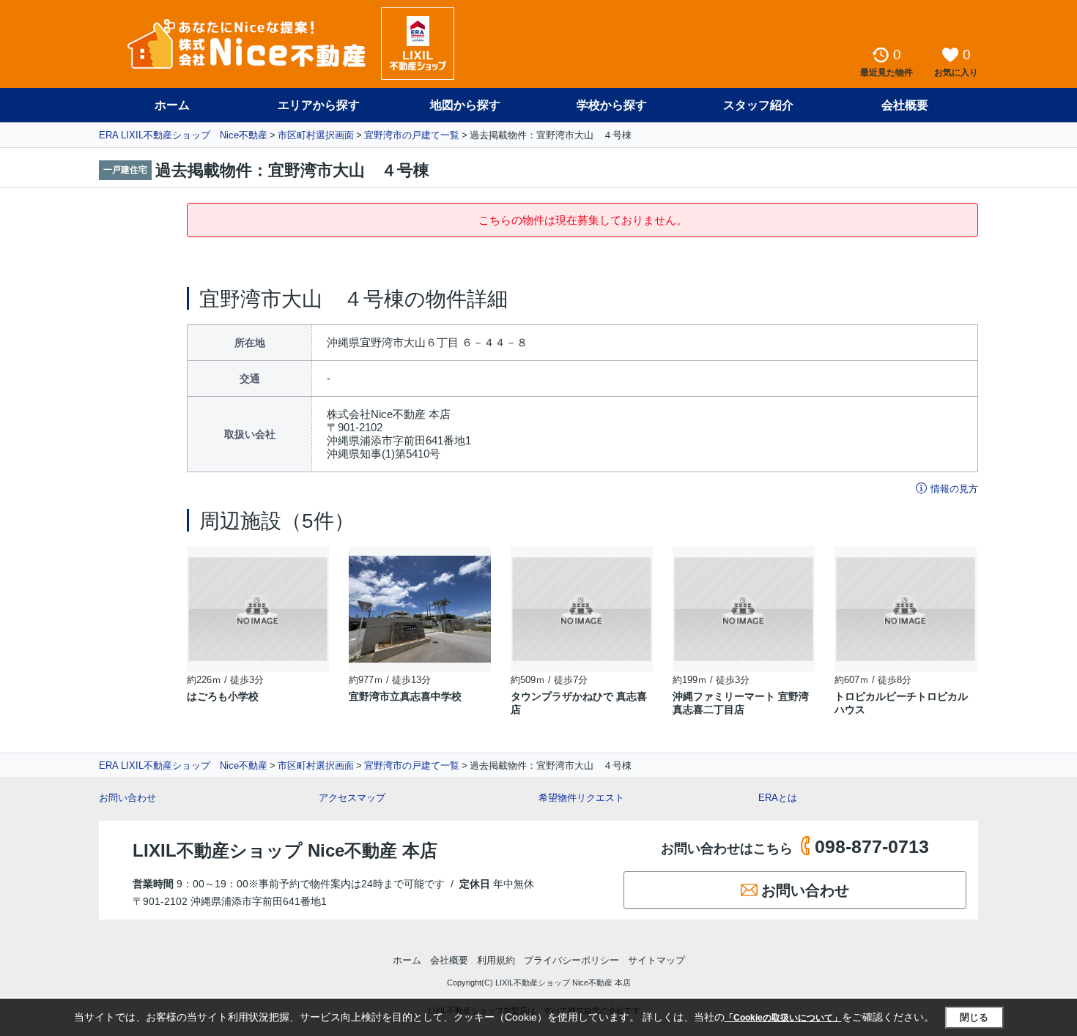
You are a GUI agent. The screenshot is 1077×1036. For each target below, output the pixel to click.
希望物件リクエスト (581, 797)
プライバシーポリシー (571, 960)
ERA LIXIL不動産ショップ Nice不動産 (183, 135)
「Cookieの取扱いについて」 (783, 1018)
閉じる (974, 1017)
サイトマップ (656, 960)
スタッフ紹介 (758, 105)
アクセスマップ (352, 797)
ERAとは (777, 797)
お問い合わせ (127, 797)
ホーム (172, 105)
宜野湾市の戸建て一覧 (411, 135)
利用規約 (496, 960)
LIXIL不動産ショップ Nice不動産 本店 (285, 850)
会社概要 (904, 105)
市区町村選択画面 (316, 135)
